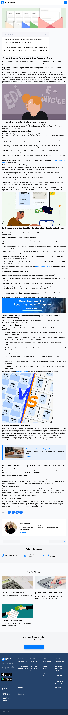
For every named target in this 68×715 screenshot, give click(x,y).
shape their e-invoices (22, 371)
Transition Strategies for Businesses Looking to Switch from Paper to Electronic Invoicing (26, 47)
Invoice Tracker (46, 663)
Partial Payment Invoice (59, 676)
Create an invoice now (34, 647)
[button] (45, 35)
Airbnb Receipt (58, 666)
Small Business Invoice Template (34, 555)
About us (20, 687)
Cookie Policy (33, 668)
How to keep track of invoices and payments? (38, 449)
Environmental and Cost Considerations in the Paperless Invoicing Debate (22, 45)
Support (32, 670)
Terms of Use (33, 661)
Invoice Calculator (22, 661)
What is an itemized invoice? (6, 701)
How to (32, 663)
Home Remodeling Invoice (59, 684)
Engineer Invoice (59, 681)
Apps (43, 670)
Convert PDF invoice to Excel (6, 694)
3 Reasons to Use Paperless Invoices (12, 620)
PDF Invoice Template (11, 555)
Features (44, 668)
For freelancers (46, 666)
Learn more (29, 456)
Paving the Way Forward (11, 53)
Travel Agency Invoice (60, 663)
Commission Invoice (60, 679)
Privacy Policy (33, 666)
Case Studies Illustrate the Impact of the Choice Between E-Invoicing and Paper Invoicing (26, 50)
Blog (43, 673)
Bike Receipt (58, 687)
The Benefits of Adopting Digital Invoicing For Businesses (18, 42)
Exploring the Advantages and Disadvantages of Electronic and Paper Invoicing (23, 39)
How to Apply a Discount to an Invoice (13, 592)
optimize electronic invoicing (42, 266)
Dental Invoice (58, 673)
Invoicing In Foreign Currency (6, 698)
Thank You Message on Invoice (5, 690)
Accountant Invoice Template (55, 555)
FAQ (43, 675)
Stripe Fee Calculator (23, 668)
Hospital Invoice (59, 668)
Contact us (21, 689)
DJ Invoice (57, 670)
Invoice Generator (46, 661)
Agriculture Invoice (59, 689)
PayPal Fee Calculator (23, 663)
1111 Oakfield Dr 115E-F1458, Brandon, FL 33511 (21, 694)
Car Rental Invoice (59, 661)
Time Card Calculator (23, 666)
